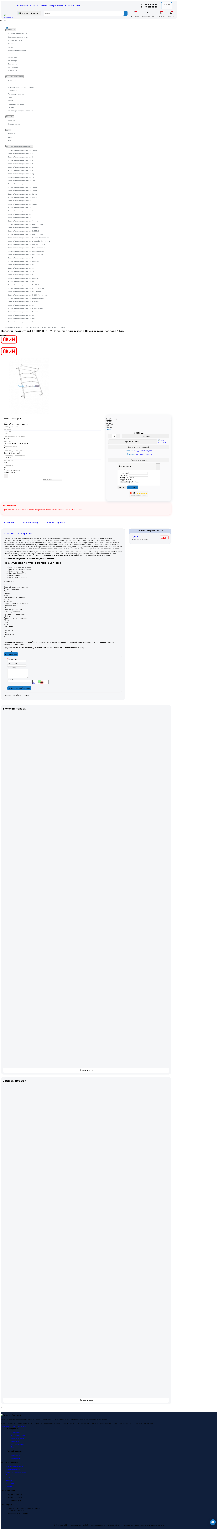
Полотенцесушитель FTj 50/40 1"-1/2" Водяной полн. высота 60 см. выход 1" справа (86, 834)
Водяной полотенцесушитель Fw (21, 184)
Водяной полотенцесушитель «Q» (21, 305)
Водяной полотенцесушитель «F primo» (23, 261)
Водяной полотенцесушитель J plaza (22, 187)
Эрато (10, 140)
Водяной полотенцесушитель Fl (20, 164)
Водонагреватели (15, 40)
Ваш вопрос (13, 668)
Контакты (69, 6)
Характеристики (24, 533)
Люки (10, 97)
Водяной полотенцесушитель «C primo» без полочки (28, 238)
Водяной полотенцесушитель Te (20, 207)
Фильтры (11, 44)
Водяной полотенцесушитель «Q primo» (23, 302)
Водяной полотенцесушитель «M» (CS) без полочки (27, 285)
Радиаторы (12, 57)
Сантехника (10, 30)
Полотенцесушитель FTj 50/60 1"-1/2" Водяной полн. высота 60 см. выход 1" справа (86, 865)
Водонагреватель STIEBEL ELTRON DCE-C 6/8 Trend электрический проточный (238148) (86, 1154)
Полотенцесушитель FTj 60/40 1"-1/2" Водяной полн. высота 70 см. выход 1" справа (86, 918)
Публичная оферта (8, 1426)
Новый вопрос (11, 654)
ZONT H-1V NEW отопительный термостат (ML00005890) (86, 1216)
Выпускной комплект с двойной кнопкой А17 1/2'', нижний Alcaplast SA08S (86, 1310)
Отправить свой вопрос (19, 688)
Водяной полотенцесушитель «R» (21, 315)
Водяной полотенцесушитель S (20, 201)
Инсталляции (13, 80)
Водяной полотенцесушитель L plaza (22, 190)
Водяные (9, 116)
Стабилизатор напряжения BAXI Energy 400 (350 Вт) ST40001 (86, 1185)
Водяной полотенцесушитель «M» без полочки (26, 288)
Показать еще (86, 1070)
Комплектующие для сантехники (20, 111)
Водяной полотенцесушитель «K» (21, 275)
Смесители (12, 90)
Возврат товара (56, 6)
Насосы (11, 54)
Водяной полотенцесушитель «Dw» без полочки (26, 244)
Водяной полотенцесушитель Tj (20, 214)
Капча (10, 679)
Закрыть (122, 487)
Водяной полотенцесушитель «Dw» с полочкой (26, 248)
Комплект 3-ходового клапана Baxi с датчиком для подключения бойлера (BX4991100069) (86, 1248)
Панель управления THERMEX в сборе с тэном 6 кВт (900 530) (86, 1373)
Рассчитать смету (138, 460)
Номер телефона (127, 478)
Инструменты (13, 71)
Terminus (11, 134)
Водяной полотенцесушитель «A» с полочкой (25, 224)
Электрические (14, 124)
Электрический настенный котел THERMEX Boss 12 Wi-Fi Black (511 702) (86, 1279)
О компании (22, 6)
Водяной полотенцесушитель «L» (21, 281)
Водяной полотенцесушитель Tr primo (23, 221)
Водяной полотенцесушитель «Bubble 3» (24, 231)
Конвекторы (12, 61)
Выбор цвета (9, 472)
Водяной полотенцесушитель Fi (20, 157)
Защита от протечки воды (18, 37)
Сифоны (11, 107)
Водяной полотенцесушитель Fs (20, 170)
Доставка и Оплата (18, 1435)
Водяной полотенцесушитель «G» (21, 268)
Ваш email (124, 475)
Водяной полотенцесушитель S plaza (22, 204)
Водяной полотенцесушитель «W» (21, 318)
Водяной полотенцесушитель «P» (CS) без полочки (27, 295)
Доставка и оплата (38, 6)
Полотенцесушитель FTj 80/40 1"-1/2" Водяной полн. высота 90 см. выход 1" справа (86, 1012)
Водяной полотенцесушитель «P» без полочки (26, 298)
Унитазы (11, 84)
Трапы (10, 101)
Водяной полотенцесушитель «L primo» (23, 278)
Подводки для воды (16, 104)
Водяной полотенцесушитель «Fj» (21, 265)
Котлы (10, 47)
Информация (13, 1429)
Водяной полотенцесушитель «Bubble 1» (23, 228)
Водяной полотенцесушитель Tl (20, 217)
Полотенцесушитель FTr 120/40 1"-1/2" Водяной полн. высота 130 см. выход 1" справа (86, 740)
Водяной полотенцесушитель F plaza (22, 150)
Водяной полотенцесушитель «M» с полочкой (25, 291)
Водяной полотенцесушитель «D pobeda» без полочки (29, 241)
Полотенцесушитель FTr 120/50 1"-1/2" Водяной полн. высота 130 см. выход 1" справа (86, 771)
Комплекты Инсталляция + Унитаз (21, 87)
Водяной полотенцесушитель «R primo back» (25, 308)
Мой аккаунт (16, 1455)
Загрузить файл (126, 480)
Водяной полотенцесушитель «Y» (21, 322)
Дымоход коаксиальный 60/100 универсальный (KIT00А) (86, 1091)
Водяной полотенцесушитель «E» (21, 258)
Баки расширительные (17, 50)
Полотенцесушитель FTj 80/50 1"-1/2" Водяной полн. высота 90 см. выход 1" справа (86, 1043)
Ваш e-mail (12, 663)
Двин (8, 130)
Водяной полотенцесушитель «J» (21, 271)
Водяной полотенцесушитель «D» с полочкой (25, 254)
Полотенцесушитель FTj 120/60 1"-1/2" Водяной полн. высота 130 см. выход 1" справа (86, 803)
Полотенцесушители (14, 76)
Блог (78, 6)
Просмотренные (17, 1444)
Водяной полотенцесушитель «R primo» (23, 312)
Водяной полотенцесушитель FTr (19, 146)
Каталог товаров (9, 1462)
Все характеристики (12, 470)
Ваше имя (124, 473)
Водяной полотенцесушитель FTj (21, 174)
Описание (9, 533)
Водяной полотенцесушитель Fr (20, 167)
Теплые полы (13, 67)
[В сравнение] (167, 719)
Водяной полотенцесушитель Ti (20, 211)
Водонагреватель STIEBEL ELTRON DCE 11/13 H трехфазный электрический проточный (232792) (86, 1341)
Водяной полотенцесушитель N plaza (22, 194)
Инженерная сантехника (17, 34)
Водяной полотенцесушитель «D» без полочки (26, 251)
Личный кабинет (15, 1451)
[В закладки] (167, 715)
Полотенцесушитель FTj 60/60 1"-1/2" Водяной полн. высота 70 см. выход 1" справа (86, 980)
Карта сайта (22, 1426)
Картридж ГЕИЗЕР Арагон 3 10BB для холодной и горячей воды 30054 (86, 1122)
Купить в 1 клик (132, 442)
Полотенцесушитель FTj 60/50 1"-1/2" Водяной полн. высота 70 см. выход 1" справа (86, 949)
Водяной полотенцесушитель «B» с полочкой (25, 234)
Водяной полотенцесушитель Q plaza (22, 197)
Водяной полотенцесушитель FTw (21, 180)
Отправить (132, 487)
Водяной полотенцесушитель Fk (20, 160)
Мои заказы (15, 1458)
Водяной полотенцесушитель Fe (20, 154)
